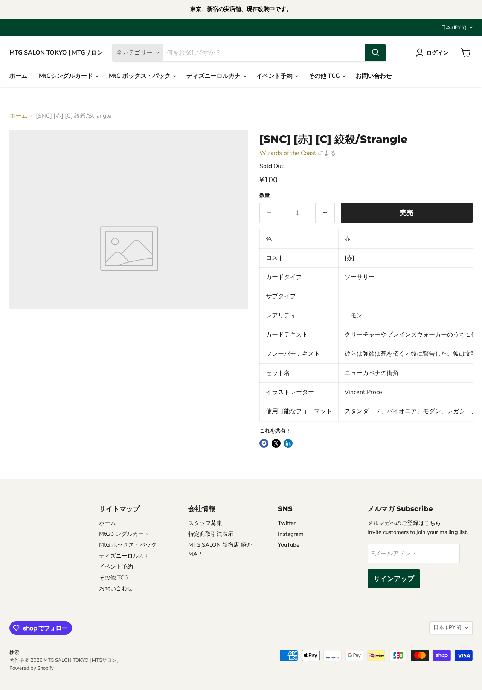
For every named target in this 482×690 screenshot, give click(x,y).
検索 (14, 652)
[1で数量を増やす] (325, 213)
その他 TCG (325, 76)
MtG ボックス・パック (140, 76)
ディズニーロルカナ (214, 76)
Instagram (291, 534)
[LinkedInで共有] (288, 443)
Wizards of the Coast (287, 153)
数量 (264, 196)
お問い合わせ (374, 76)
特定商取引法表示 (210, 534)
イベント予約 (275, 76)
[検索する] (375, 52)
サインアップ (394, 578)
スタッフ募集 (205, 523)
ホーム (18, 76)
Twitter (287, 523)
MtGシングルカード (67, 76)
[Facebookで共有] (263, 443)
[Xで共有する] (276, 443)
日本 (454, 27)
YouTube (288, 545)
